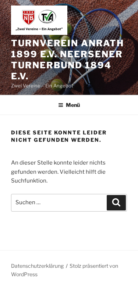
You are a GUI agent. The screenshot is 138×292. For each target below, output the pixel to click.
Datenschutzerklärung (37, 266)
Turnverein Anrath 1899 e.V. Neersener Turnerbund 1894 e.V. (67, 60)
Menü (73, 105)
